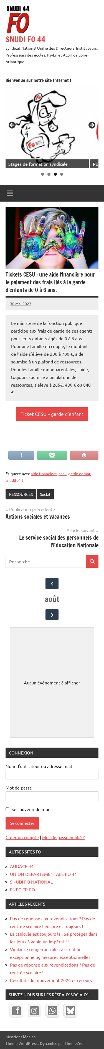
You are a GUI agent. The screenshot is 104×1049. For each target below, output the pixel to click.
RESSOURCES (21, 494)
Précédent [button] (12, 125)
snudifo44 (14, 480)
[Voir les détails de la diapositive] (47, 126)
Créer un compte (22, 837)
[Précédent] (52, 583)
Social (45, 494)
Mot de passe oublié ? (63, 837)
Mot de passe (19, 787)
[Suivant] (52, 614)
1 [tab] (42, 174)
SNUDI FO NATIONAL (31, 881)
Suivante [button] (91, 125)
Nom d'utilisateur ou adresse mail (39, 766)
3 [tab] (55, 174)
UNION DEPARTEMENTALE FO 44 (43, 874)
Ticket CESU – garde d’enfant (52, 414)
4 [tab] (61, 174)
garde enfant (79, 473)
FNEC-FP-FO (22, 889)
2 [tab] (48, 174)
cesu (63, 473)
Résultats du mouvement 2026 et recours (51, 980)
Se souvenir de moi (30, 809)
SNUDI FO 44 (25, 39)
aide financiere (44, 473)
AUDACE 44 (22, 866)
